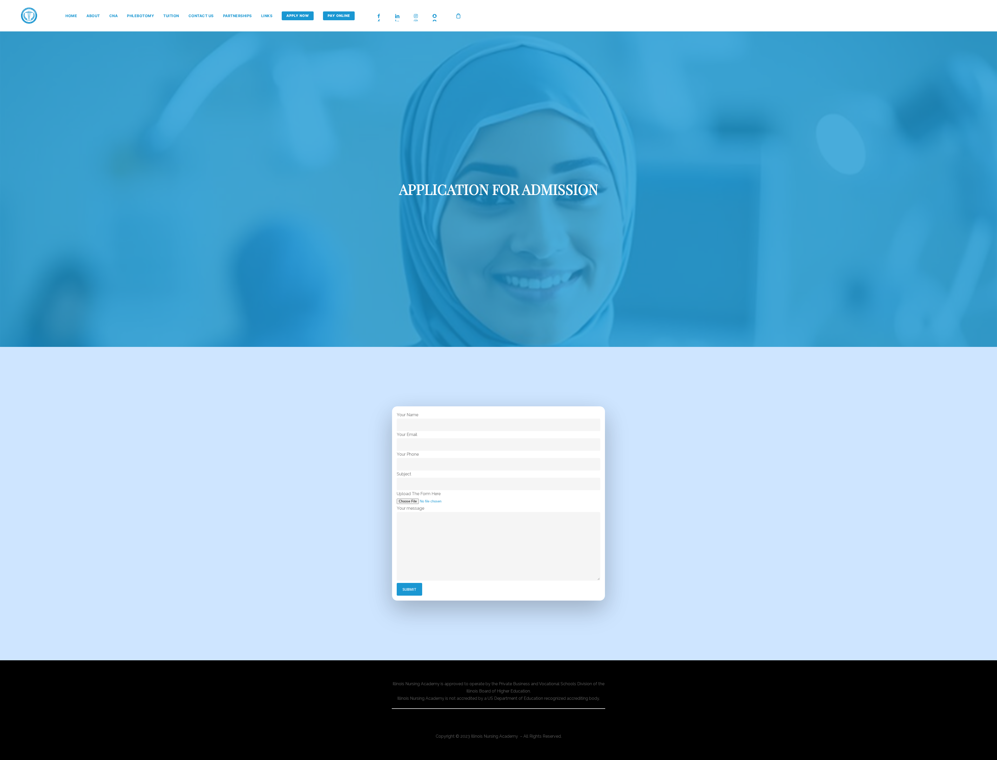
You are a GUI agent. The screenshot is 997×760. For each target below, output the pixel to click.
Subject (404, 474)
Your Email (407, 434)
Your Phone (408, 454)
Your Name (407, 414)
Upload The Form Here (419, 493)
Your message (410, 508)
